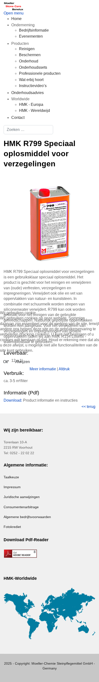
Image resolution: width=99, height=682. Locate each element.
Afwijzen (22, 362)
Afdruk (64, 369)
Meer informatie (43, 369)
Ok (5, 362)
